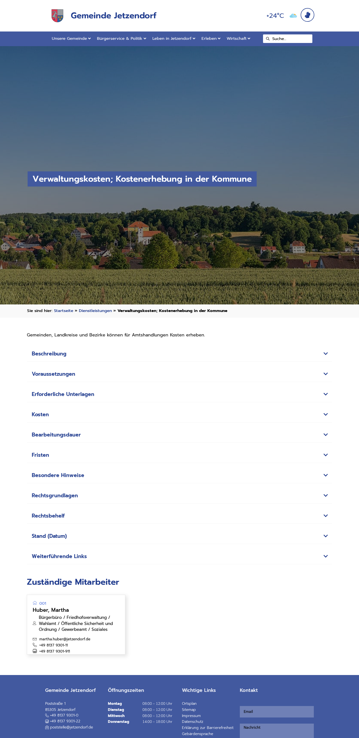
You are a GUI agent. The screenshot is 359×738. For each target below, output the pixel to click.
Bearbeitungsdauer (56, 435)
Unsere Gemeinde (69, 38)
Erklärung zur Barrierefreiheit (207, 727)
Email (241, 703)
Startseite (63, 311)
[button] (179, 354)
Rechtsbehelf (48, 516)
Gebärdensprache (197, 734)
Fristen (40, 455)
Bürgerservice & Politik (119, 38)
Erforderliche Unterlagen (63, 394)
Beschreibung (49, 354)
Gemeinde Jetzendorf (113, 15)
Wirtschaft (236, 38)
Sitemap (189, 709)
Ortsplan (189, 703)
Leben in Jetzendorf (171, 38)
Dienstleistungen (95, 311)
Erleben (209, 38)
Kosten (40, 414)
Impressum (191, 715)
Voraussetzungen (53, 374)
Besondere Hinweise (58, 475)
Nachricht (243, 720)
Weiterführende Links (59, 556)
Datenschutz (192, 721)
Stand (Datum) (49, 536)
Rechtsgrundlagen (55, 495)
